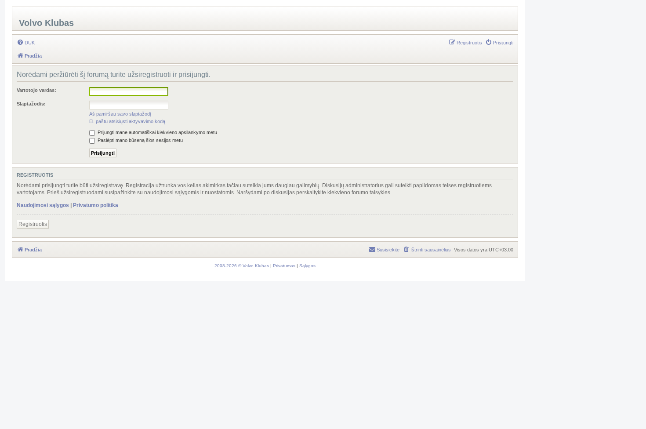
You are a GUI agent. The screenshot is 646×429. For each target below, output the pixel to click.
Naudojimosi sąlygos (43, 205)
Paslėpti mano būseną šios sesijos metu (139, 140)
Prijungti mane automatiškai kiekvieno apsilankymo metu (156, 132)
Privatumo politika (95, 205)
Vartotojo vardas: (36, 90)
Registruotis (32, 224)
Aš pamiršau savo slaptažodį (120, 113)
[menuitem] (26, 42)
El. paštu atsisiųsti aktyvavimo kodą (127, 121)
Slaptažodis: (31, 103)
